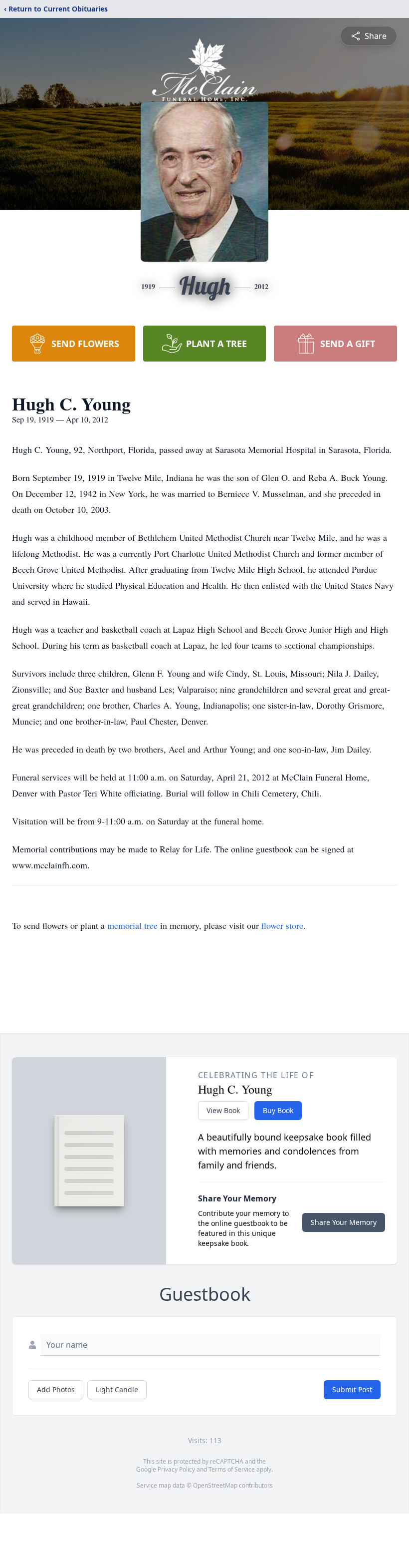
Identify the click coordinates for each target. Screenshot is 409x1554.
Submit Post (352, 1389)
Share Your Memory (344, 1222)
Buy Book (278, 1110)
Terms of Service (231, 1469)
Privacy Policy (176, 1469)
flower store (282, 925)
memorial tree (132, 925)
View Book (223, 1110)
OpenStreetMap (215, 1485)
